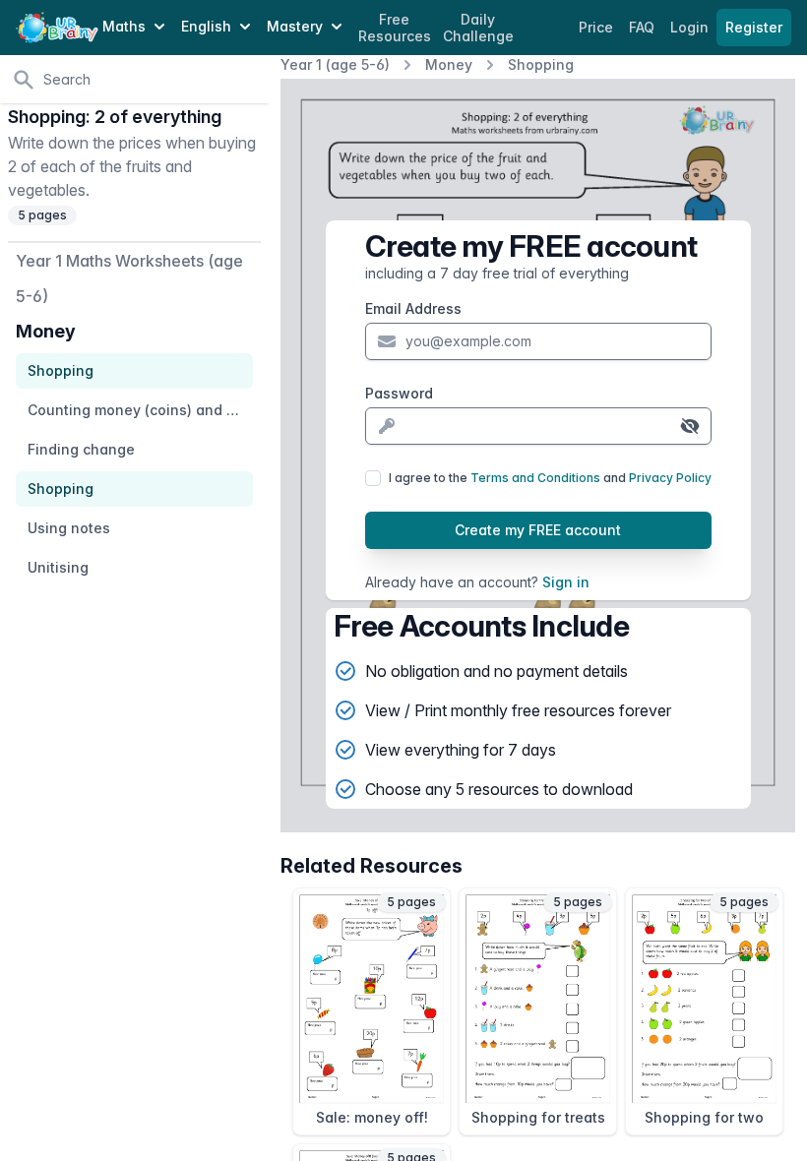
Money (448, 64)
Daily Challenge (478, 28)
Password (399, 393)
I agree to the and (550, 477)
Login (691, 27)
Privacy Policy (670, 477)
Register (753, 27)
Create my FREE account (538, 529)
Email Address (413, 308)
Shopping (541, 64)
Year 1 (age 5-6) (335, 64)
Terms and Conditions (535, 477)
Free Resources (394, 28)
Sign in (566, 582)
